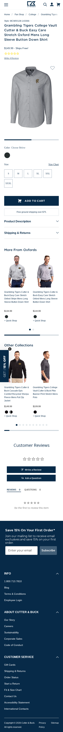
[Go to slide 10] (46, 425)
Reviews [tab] (11, 489)
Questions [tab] (30, 489)
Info (7, 573)
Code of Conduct (13, 645)
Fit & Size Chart (13, 690)
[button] (4, 366)
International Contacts (16, 708)
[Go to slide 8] (40, 425)
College (32, 14)
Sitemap (55, 723)
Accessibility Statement (17, 702)
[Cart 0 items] (58, 5)
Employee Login (13, 600)
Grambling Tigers (49, 14)
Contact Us (10, 696)
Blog (6, 587)
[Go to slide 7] (36, 425)
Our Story (9, 619)
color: (14, 147)
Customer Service (19, 656)
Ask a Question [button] (33, 478)
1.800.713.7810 (13, 581)
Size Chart (53, 164)
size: (6, 164)
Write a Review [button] (11, 58)
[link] (6, 316)
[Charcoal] (6, 316)
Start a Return (12, 683)
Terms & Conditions (15, 593)
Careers (8, 626)
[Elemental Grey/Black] (11, 412)
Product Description (17, 221)
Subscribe (48, 550)
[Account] (50, 4)
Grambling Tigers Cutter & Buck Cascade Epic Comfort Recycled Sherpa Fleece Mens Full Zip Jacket (16, 394)
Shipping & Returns (17, 232)
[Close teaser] (10, 349)
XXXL (8, 183)
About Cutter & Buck (21, 612)
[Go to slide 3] (23, 425)
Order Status (11, 677)
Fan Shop (19, 14)
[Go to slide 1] (30, 329)
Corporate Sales (13, 638)
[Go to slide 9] (43, 425)
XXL (48, 173)
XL (37, 173)
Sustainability (11, 632)
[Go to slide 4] (26, 425)
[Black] (6, 412)
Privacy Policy (42, 725)
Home (7, 14)
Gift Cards (9, 664)
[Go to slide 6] (33, 425)
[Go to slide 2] (33, 329)
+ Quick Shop (10, 320)
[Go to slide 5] (30, 425)
